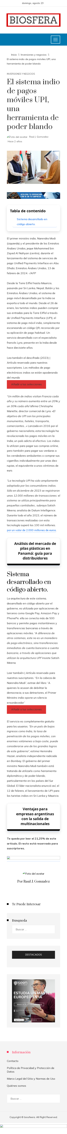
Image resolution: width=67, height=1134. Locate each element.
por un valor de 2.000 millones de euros (31, 530)
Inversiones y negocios (21, 74)
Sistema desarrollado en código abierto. (32, 221)
